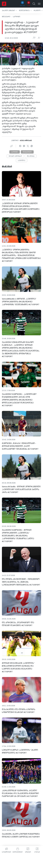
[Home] (4, 4)
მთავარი (6, 17)
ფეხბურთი (27, 152)
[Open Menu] (39, 4)
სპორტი (16, 17)
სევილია (21, 160)
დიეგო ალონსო (15, 156)
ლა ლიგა (30, 156)
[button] (9, 10)
